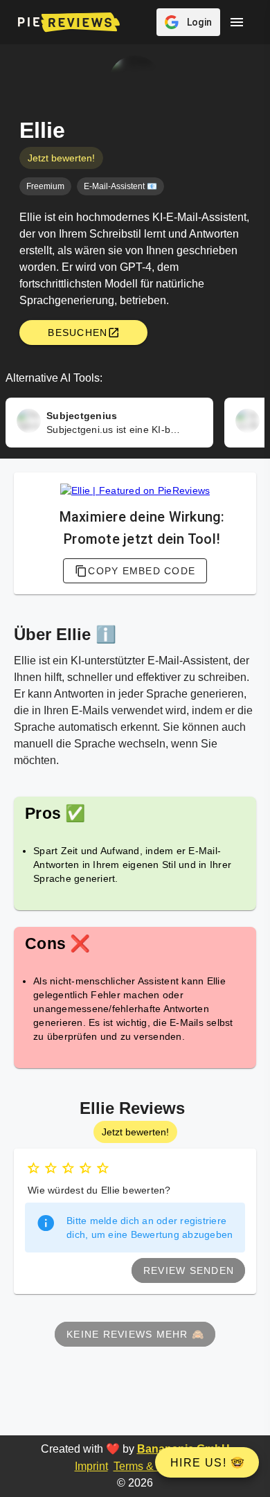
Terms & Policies (155, 1466)
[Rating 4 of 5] (85, 1168)
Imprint (91, 1466)
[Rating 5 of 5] (102, 1168)
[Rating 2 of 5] (51, 1168)
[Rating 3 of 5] (68, 1168)
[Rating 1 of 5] (33, 1168)
